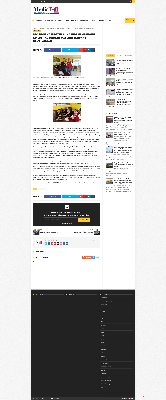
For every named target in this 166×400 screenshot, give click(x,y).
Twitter (71, 50)
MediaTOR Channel (106, 377)
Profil (102, 339)
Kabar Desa (104, 325)
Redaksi (34, 2)
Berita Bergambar (106, 363)
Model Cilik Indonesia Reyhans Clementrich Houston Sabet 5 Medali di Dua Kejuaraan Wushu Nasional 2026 (123, 181)
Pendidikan (84, 21)
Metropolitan (48, 21)
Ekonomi (103, 356)
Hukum (73, 21)
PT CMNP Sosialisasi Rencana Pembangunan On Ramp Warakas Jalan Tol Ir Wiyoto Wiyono (124, 81)
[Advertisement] (119, 38)
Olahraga (103, 349)
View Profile (94, 240)
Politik (102, 332)
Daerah (66, 21)
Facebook (53, 50)
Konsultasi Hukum (106, 380)
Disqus (97, 257)
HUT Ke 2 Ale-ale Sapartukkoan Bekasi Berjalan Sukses (123, 133)
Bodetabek (58, 21)
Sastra (102, 387)
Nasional (39, 21)
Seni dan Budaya (105, 360)
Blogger (88, 257)
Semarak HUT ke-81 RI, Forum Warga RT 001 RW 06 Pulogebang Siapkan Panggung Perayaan (123, 119)
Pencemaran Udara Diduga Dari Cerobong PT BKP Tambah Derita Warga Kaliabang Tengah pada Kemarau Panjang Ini (123, 149)
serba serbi (104, 353)
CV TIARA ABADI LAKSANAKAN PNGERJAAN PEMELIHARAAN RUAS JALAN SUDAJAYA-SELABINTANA (124, 102)
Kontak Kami (40, 2)
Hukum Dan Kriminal (106, 301)
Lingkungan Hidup (106, 367)
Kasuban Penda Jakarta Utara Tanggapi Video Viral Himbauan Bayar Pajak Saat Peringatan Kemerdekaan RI (124, 92)
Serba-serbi (102, 21)
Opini (110, 21)
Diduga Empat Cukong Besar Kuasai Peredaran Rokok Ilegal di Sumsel (123, 164)
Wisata (103, 370)
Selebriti (93, 21)
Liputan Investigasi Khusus (108, 384)
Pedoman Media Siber (50, 2)
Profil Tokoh (104, 346)
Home (34, 28)
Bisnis (102, 329)
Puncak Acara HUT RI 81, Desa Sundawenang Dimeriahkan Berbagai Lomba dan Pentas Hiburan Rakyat (124, 71)
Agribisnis (103, 373)
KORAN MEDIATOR (38, 398)
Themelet (130, 398)
